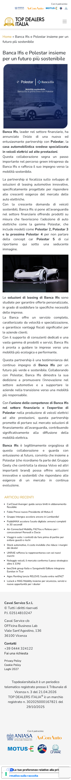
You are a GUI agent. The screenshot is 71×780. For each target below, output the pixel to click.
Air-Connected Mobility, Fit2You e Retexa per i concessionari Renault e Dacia (32, 530)
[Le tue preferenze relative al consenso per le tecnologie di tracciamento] (6, 774)
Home (7, 36)
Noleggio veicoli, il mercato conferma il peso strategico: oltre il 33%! (37, 562)
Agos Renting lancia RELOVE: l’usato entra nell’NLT (35, 576)
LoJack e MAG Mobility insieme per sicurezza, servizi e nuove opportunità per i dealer (37, 582)
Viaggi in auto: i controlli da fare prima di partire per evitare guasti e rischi (35, 538)
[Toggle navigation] (64, 21)
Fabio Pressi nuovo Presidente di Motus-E (30, 512)
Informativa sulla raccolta (21, 775)
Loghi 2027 (11, 669)
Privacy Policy (12, 661)
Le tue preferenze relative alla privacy (38, 770)
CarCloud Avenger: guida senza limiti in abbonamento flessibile (36, 505)
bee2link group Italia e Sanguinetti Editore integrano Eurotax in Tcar (36, 570)
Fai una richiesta (16, 653)
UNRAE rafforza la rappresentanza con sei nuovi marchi (34, 554)
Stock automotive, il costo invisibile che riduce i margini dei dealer (37, 546)
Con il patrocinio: (59, 4)
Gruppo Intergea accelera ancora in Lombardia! (33, 516)
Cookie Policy (12, 665)
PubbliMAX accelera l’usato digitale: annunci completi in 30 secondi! (36, 523)
